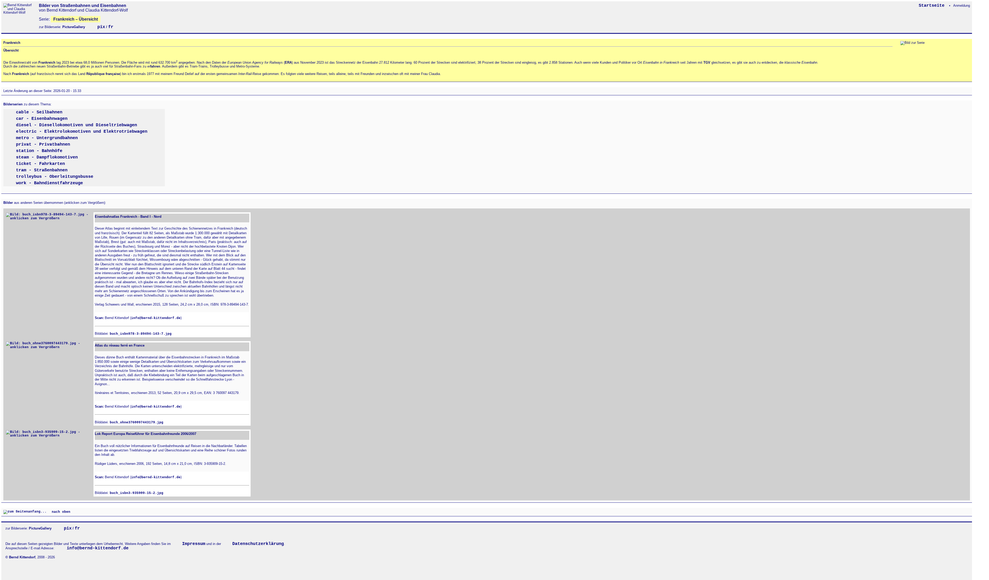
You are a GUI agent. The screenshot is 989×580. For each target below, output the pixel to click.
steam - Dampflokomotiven (47, 157)
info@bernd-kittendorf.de (156, 318)
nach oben (60, 512)
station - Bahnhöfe (39, 150)
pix (101, 26)
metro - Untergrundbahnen (47, 138)
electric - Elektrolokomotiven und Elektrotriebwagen (81, 131)
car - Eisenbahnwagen (41, 118)
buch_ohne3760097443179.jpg (136, 422)
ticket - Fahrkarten (40, 163)
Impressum (193, 543)
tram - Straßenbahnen (41, 170)
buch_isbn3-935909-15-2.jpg (136, 493)
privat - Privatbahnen (43, 144)
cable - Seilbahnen (39, 112)
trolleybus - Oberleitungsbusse (54, 176)
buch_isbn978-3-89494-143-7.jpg (141, 334)
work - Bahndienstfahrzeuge (49, 183)
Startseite (933, 5)
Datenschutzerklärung (258, 543)
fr (110, 26)
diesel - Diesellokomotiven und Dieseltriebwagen (76, 125)
